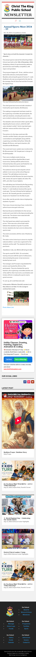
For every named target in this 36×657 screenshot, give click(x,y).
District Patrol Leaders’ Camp (14, 552)
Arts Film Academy (17, 651)
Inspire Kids (16, 487)
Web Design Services (14, 655)
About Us (26, 610)
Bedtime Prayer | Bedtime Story (15, 452)
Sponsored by (8, 651)
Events (24, 33)
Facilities (26, 626)
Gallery (11, 637)
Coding (27, 653)
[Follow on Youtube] (32, 381)
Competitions (17, 33)
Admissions (26, 637)
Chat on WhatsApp (20, 359)
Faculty (11, 628)
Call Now (9, 359)
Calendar (11, 642)
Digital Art (15, 653)
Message (11, 624)
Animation (21, 653)
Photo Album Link (8, 307)
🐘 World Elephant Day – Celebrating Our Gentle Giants (17, 519)
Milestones (26, 614)
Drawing (9, 653)
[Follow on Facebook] (24, 381)
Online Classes (27, 651)
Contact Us (26, 642)
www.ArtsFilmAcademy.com (12, 369)
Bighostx (24, 655)
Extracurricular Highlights (21, 521)
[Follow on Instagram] (28, 381)
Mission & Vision (26, 612)
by (21, 655)
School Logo (11, 626)
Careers (26, 640)
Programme (26, 624)
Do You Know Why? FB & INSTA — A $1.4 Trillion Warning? (18, 484)
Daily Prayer (7, 454)
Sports (26, 628)
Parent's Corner (26, 487)
